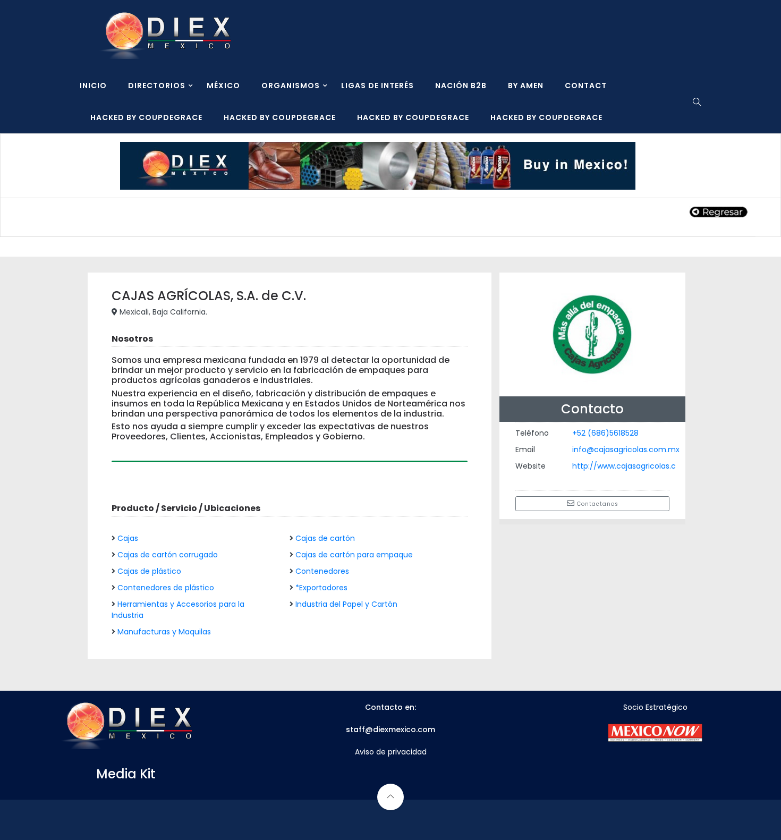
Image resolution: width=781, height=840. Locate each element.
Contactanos (596, 504)
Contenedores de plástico (165, 587)
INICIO (93, 85)
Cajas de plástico (149, 571)
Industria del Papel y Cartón (346, 604)
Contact (586, 85)
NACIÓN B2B (461, 85)
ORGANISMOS (290, 85)
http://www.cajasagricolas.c (624, 466)
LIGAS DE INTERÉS (377, 85)
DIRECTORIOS (156, 85)
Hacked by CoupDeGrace (146, 117)
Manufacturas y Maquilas (164, 631)
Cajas (127, 538)
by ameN (526, 85)
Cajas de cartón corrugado (167, 554)
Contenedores (322, 571)
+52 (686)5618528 (605, 433)
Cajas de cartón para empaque (354, 554)
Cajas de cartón (325, 538)
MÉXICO (223, 85)
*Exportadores (321, 587)
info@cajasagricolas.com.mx (626, 449)
